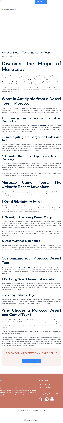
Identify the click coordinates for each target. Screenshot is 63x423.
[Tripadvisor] (52, 399)
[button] (61, 1)
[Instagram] (47, 399)
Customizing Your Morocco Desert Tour (31, 260)
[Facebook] (41, 399)
